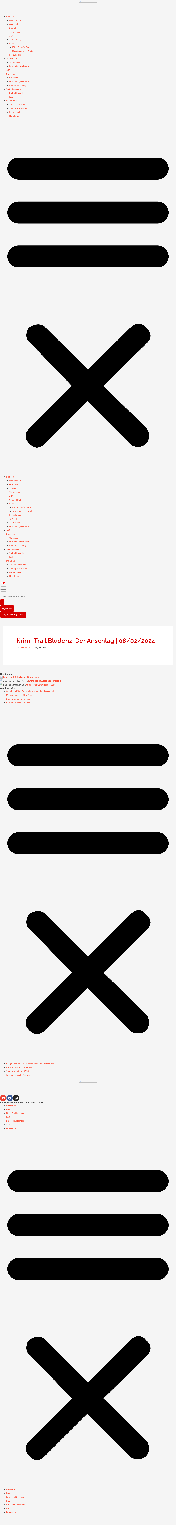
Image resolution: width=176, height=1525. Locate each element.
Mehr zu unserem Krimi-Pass (19, 695)
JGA (11, 36)
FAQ (11, 97)
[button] (88, 298)
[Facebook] (9, 1098)
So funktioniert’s (13, 89)
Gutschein (10, 74)
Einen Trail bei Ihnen (15, 1113)
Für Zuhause (15, 55)
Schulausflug (15, 39)
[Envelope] (3, 1098)
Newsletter (14, 116)
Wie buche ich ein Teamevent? (20, 702)
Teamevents (14, 32)
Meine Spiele (15, 112)
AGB (8, 1125)
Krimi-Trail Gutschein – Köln (40, 684)
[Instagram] (16, 1098)
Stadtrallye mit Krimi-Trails (18, 699)
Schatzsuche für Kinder (22, 51)
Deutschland (15, 20)
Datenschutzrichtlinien (16, 1121)
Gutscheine (14, 78)
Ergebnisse (7, 608)
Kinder (12, 43)
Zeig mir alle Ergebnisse (13, 614)
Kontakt (9, 1109)
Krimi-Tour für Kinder (21, 47)
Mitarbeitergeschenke (19, 66)
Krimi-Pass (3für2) (17, 85)
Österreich (13, 24)
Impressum (11, 1128)
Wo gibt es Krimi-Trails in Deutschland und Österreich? (30, 691)
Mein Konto (11, 100)
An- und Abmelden (17, 104)
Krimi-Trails (11, 16)
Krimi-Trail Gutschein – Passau (44, 680)
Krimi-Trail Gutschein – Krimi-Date (21, 677)
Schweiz (13, 28)
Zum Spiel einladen (18, 108)
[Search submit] (2, 602)
